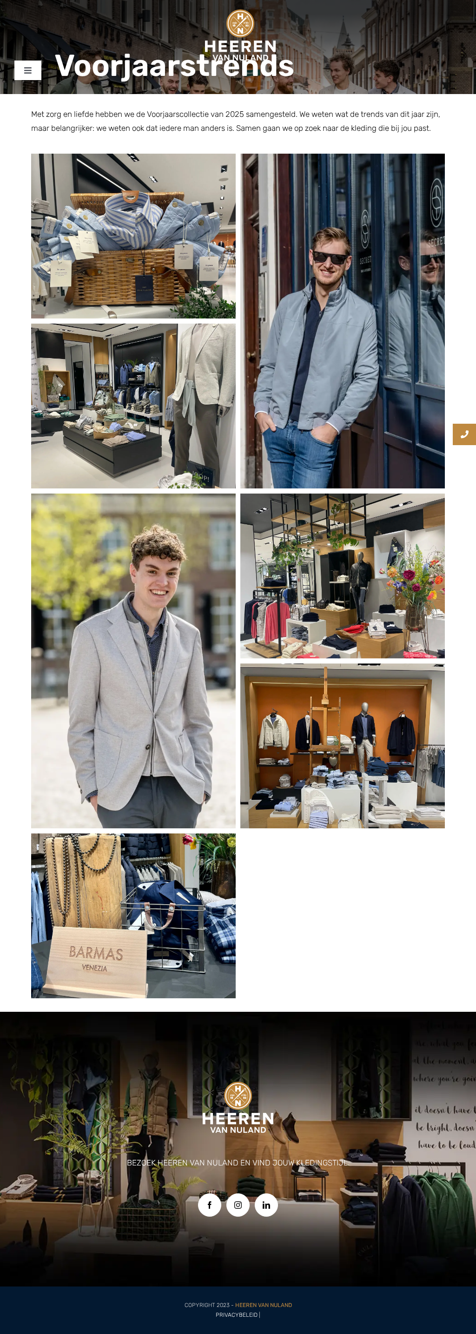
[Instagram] (238, 1205)
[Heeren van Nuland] (240, 13)
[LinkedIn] (266, 1205)
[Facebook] (209, 1205)
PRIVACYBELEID (237, 1315)
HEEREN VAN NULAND (263, 1305)
